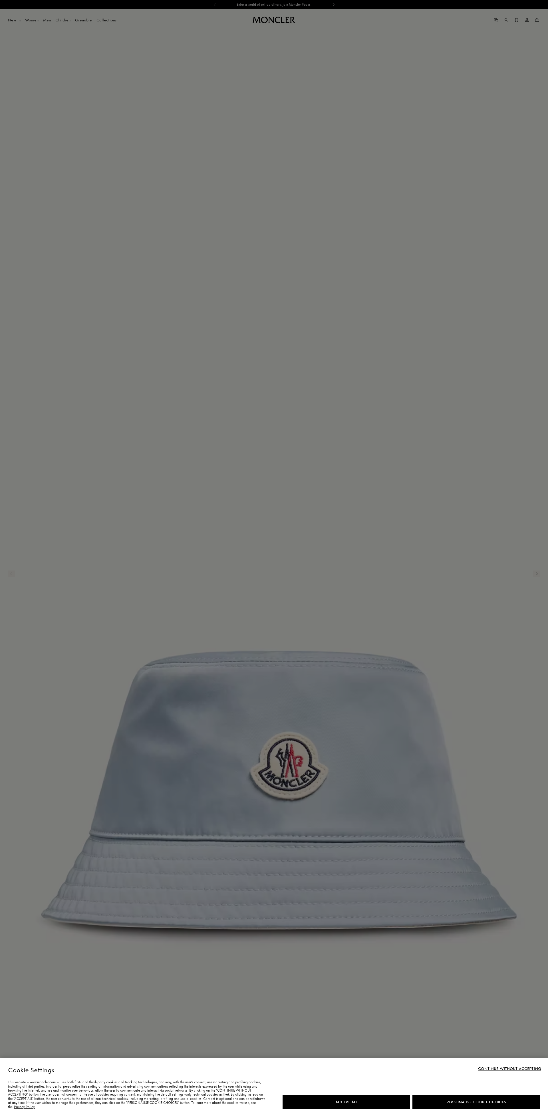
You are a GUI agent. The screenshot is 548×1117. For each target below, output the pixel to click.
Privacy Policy (24, 1107)
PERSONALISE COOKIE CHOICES (476, 1102)
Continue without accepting (509, 1068)
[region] (274, 1087)
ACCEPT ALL (346, 1102)
